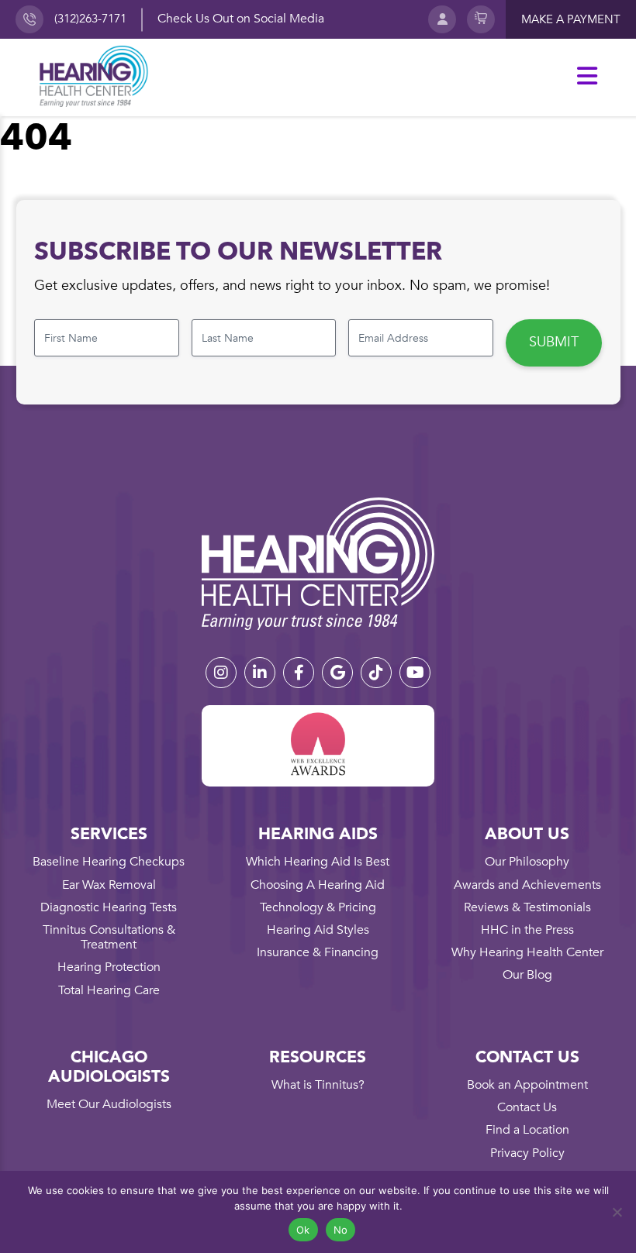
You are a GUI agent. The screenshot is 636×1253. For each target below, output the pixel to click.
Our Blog (527, 974)
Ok (303, 1230)
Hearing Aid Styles (318, 929)
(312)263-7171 (90, 18)
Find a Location (527, 1129)
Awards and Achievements (527, 884)
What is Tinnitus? (318, 1084)
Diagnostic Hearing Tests (108, 907)
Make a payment (570, 19)
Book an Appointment (527, 1084)
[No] (616, 1212)
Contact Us (527, 1107)
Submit (554, 342)
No (341, 1230)
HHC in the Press (527, 929)
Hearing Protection (109, 967)
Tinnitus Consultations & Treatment (109, 937)
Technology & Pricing (318, 907)
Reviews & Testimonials (527, 907)
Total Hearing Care (109, 990)
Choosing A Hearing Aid (318, 884)
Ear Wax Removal (109, 884)
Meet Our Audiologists (109, 1104)
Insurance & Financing (317, 952)
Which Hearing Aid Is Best (317, 861)
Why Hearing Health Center (527, 952)
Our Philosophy (527, 861)
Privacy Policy (527, 1153)
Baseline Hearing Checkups (109, 861)
